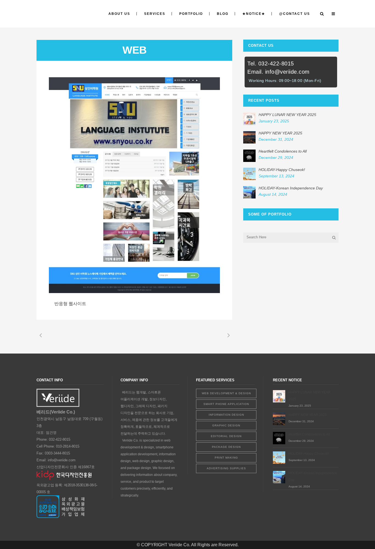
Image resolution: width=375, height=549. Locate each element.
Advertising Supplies (226, 468)
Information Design (226, 414)
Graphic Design (226, 425)
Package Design (226, 446)
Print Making (226, 457)
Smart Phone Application (226, 403)
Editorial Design (226, 436)
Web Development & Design (226, 393)
